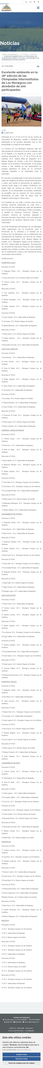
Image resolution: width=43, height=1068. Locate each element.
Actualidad (24, 54)
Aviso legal (29, 1028)
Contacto (12, 1028)
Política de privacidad (15, 1031)
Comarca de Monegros (9, 54)
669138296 (18, 1022)
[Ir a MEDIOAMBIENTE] (34, 2)
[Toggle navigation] (38, 8)
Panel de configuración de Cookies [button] (22, 1063)
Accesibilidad (29, 1031)
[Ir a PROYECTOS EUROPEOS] (26, 2)
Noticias (34, 54)
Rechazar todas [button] (21, 1059)
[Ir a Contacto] (30, 2)
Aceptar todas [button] (21, 1054)
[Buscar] (38, 2)
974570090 (8, 1022)
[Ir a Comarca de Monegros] (6, 8)
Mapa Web (21, 1028)
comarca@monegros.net (31, 1022)
